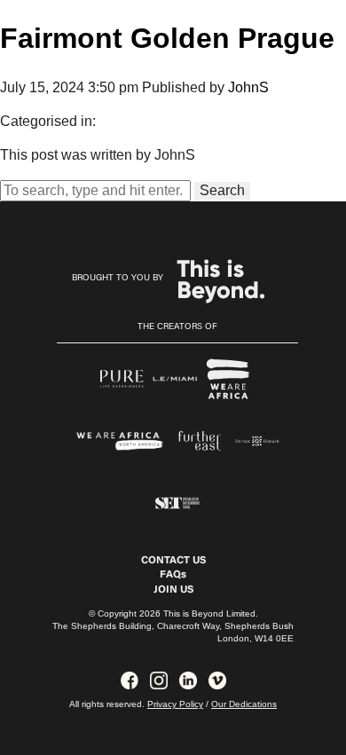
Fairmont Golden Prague (167, 38)
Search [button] (222, 190)
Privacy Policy (175, 704)
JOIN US (173, 590)
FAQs (173, 575)
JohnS (248, 87)
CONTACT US (173, 560)
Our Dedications (244, 704)
